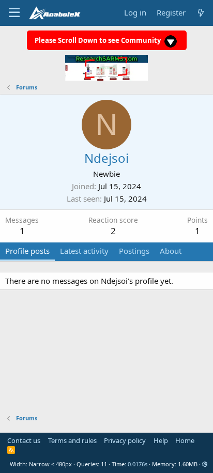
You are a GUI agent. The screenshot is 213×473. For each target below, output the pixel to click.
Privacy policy (125, 440)
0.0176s (137, 464)
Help (161, 440)
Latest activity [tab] (84, 251)
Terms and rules (72, 440)
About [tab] (170, 251)
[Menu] (14, 13)
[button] (205, 464)
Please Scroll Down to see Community (98, 40)
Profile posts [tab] (27, 251)
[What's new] (201, 12)
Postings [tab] (134, 251)
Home (184, 440)
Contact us (23, 440)
